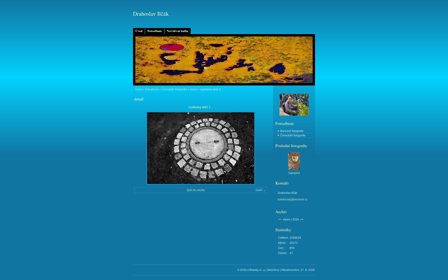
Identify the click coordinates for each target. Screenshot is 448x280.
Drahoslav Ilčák (151, 13)
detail (193, 89)
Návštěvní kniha (177, 30)
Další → (261, 190)
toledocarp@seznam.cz (293, 199)
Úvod (138, 30)
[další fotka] (259, 148)
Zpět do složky (196, 190)
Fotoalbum (154, 30)
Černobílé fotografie (174, 89)
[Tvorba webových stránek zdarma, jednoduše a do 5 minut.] (264, 270)
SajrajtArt (294, 173)
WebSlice (273, 270)
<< (280, 219)
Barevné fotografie (292, 131)
